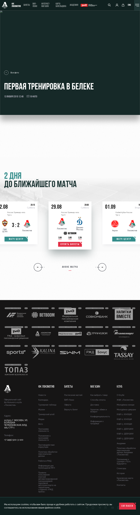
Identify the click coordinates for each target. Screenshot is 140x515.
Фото (40, 424)
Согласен (127, 506)
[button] (38, 267)
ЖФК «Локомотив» (125, 400)
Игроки (41, 409)
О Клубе (120, 395)
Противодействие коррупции (46, 446)
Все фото (15, 73)
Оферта (67, 405)
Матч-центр (16, 239)
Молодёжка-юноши (125, 405)
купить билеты (70, 244)
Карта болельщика (61, 5)
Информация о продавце (96, 422)
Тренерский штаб (46, 414)
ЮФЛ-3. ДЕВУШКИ (125, 438)
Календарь (43, 400)
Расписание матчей (73, 395)
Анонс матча (70, 267)
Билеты (27, 5)
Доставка (94, 405)
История (121, 473)
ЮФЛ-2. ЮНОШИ (124, 419)
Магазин (95, 386)
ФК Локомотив (16, 5)
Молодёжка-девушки (126, 409)
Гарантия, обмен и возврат (98, 410)
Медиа (41, 419)
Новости (42, 395)
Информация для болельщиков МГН (46, 467)
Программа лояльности (43, 430)
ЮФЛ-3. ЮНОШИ (124, 424)
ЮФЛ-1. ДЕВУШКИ (125, 429)
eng (129, 5)
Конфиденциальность (100, 416)
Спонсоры (121, 468)
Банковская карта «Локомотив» (125, 479)
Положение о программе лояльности (44, 438)
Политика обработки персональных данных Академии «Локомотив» (126, 451)
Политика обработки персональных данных (47, 454)
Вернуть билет (71, 409)
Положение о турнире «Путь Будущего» (124, 461)
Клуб (119, 386)
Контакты (121, 485)
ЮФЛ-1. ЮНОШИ (124, 414)
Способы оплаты (98, 400)
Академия (74, 5)
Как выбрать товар (99, 395)
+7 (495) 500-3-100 (13, 440)
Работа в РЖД (44, 461)
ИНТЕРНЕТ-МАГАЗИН (45, 5)
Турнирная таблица (47, 405)
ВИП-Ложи (69, 400)
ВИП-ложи (35, 5)
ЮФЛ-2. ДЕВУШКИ (125, 434)
